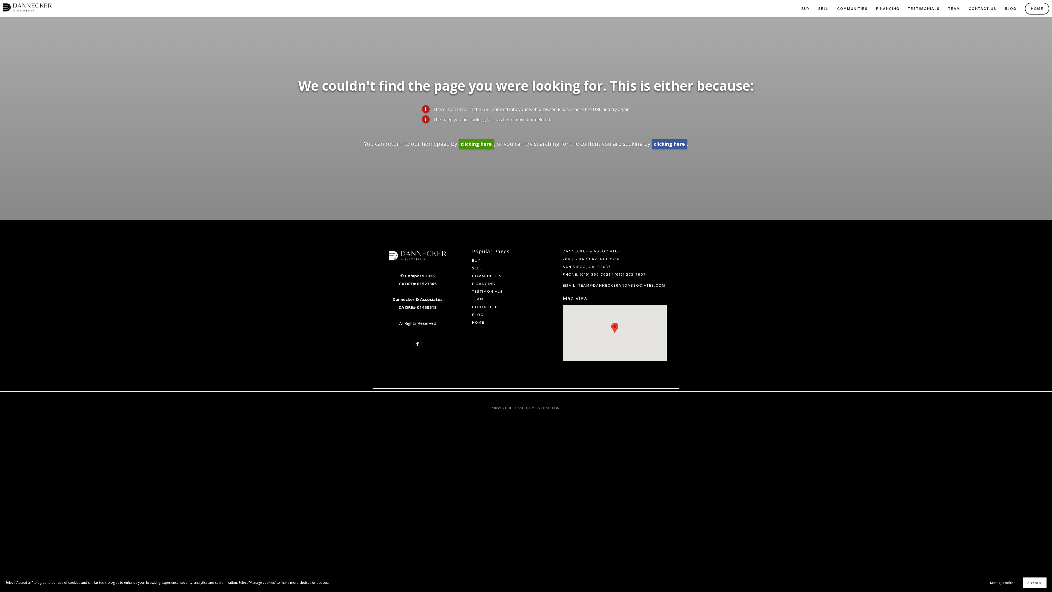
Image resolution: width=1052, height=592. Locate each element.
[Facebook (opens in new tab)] (417, 344)
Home (1037, 8)
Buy (805, 8)
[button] (614, 328)
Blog (1010, 8)
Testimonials (924, 8)
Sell (823, 8)
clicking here (476, 144)
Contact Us (982, 8)
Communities (852, 8)
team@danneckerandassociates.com (621, 285)
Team (954, 8)
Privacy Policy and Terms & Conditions (526, 407)
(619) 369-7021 (595, 274)
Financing (887, 8)
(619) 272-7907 (630, 274)
